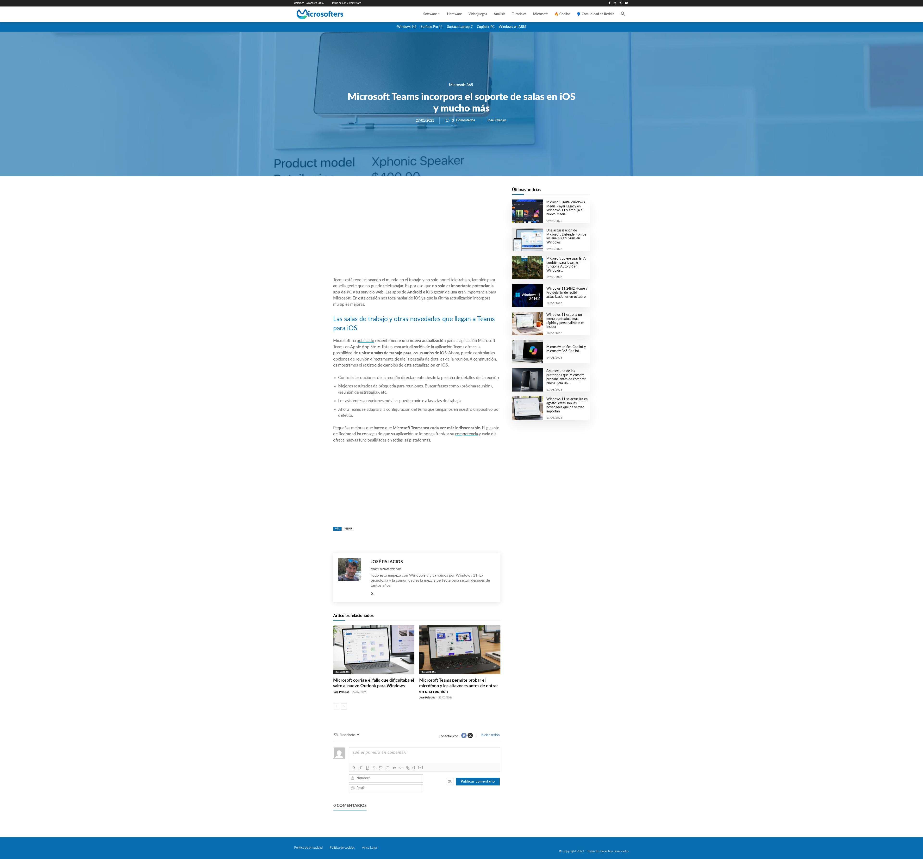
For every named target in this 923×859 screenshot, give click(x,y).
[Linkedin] (444, 192)
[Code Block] (401, 768)
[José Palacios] (352, 577)
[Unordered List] (387, 768)
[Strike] (374, 768)
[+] (420, 767)
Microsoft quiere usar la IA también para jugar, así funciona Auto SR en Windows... (566, 264)
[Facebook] (609, 3)
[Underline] (367, 768)
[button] (623, 14)
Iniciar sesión (490, 735)
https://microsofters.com (386, 568)
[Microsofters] (331, 14)
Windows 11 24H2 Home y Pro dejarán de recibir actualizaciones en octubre (566, 293)
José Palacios (496, 120)
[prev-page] (336, 706)
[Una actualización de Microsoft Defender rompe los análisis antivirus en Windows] (527, 239)
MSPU (348, 528)
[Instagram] (615, 3)
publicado (365, 341)
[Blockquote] (394, 768)
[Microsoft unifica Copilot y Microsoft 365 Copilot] (527, 351)
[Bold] (353, 768)
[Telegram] (455, 192)
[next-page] (344, 706)
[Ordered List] (380, 768)
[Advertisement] (416, 238)
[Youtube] (626, 3)
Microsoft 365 (461, 85)
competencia (466, 434)
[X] (620, 3)
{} (414, 767)
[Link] (407, 768)
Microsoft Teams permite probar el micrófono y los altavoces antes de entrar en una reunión (458, 686)
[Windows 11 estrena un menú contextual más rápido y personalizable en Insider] (527, 323)
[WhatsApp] (433, 192)
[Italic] (360, 768)
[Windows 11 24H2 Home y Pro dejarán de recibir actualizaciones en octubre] (527, 295)
